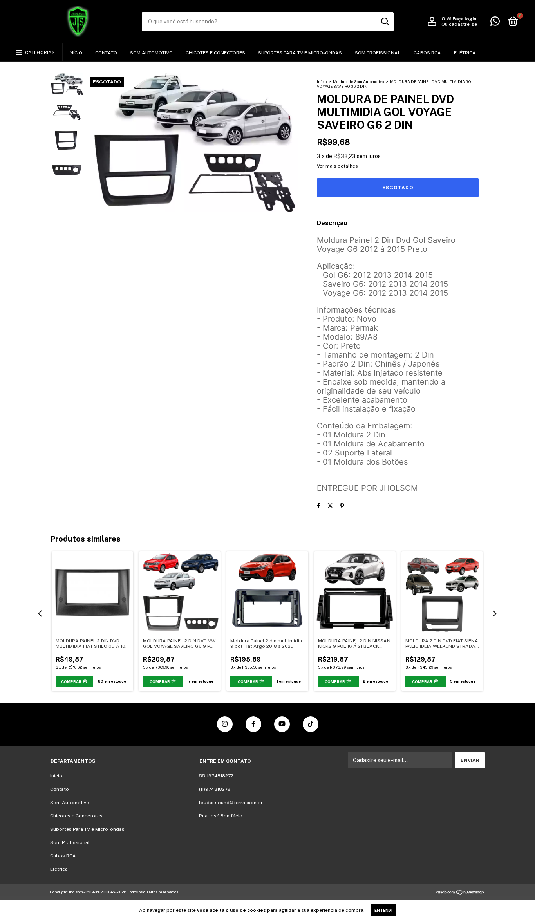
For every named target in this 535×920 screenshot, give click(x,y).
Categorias (40, 52)
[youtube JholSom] (282, 724)
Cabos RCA (427, 53)
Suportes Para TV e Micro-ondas (300, 53)
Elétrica (465, 53)
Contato (106, 53)
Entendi (383, 910)
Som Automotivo (151, 53)
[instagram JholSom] (225, 724)
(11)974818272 (214, 789)
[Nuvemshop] (460, 893)
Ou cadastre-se (459, 24)
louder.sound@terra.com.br (231, 802)
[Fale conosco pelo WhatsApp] (495, 23)
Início (75, 53)
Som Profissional (378, 53)
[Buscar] (384, 21)
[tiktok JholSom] (310, 724)
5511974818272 (216, 776)
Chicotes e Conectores (215, 53)
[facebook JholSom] (253, 724)
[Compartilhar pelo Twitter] (330, 505)
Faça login (464, 19)
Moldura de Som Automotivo (358, 81)
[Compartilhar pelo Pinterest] (342, 505)
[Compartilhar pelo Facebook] (318, 505)
